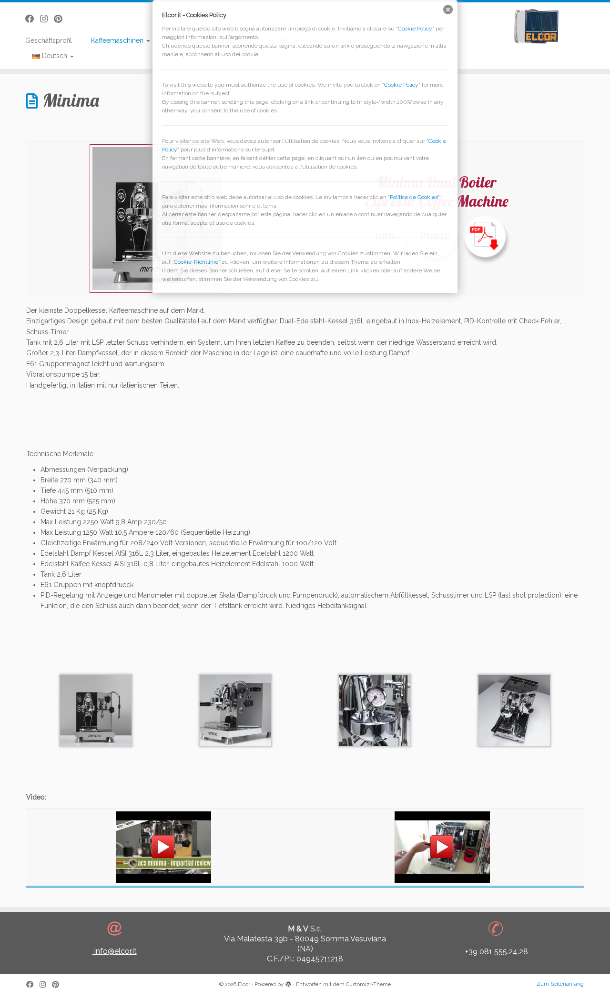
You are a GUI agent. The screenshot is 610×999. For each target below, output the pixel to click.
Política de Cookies (414, 197)
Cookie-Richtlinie (196, 262)
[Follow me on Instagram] (46, 985)
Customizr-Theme (368, 984)
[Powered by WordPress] (288, 982)
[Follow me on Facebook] (33, 985)
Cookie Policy (415, 28)
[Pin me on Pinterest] (58, 985)
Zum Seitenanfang (560, 984)
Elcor (244, 984)
